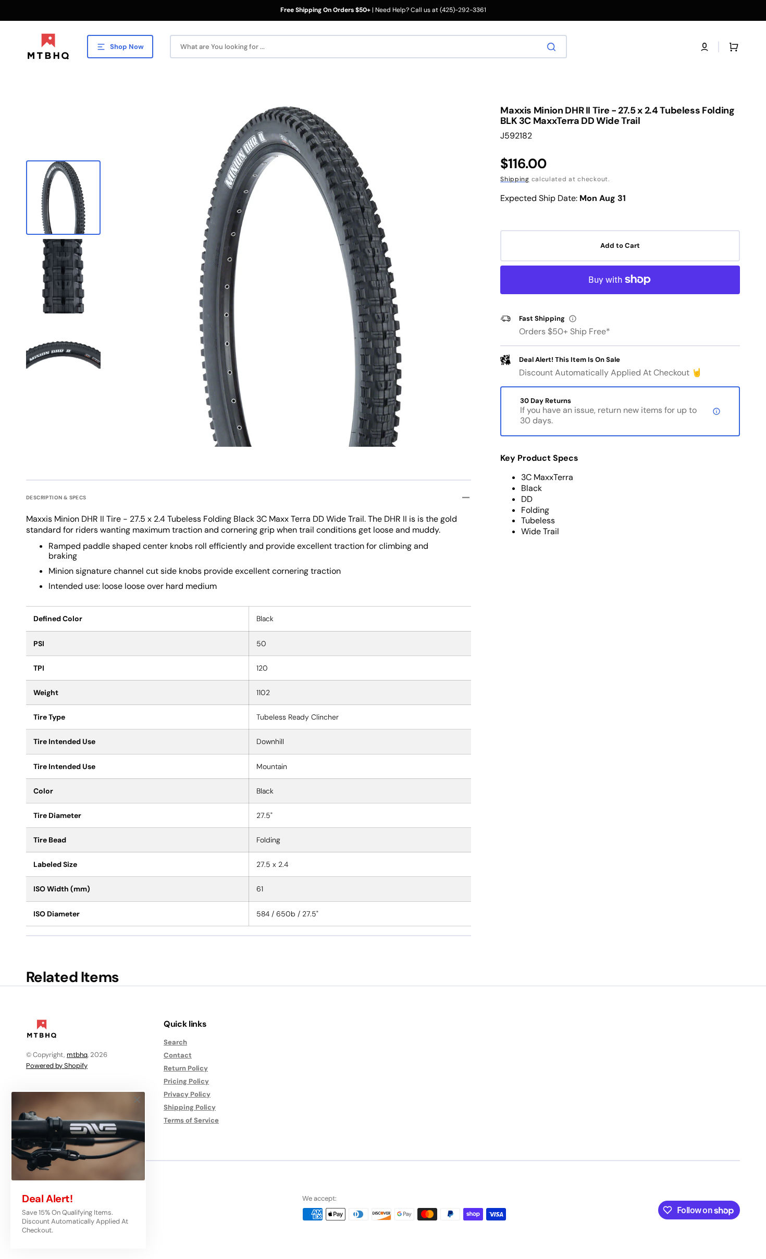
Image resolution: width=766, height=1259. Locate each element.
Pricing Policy (186, 1081)
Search (175, 1042)
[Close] (137, 1099)
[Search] (553, 46)
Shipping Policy (190, 1107)
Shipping (514, 179)
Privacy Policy (187, 1094)
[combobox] (368, 46)
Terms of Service (191, 1120)
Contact (178, 1055)
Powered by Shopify (57, 1065)
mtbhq (77, 1054)
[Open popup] (572, 318)
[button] (704, 46)
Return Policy (186, 1068)
